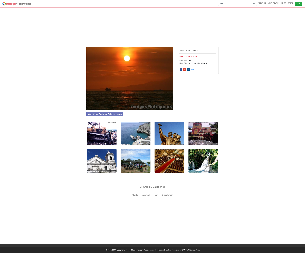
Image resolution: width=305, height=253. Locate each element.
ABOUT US (262, 3)
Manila (135, 195)
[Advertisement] (152, 27)
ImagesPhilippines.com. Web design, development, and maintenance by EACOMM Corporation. (163, 250)
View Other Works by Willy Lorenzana (105, 114)
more (192, 69)
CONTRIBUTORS (287, 3)
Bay (156, 195)
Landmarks (146, 195)
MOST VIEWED (273, 3)
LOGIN (298, 4)
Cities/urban (167, 195)
